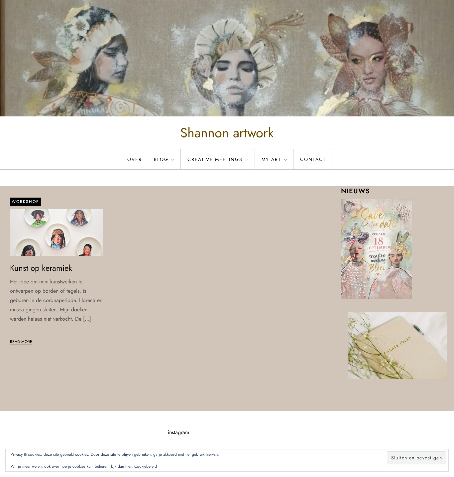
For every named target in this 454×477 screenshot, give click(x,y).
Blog (161, 159)
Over (134, 159)
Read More (21, 342)
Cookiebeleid (145, 466)
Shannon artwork (227, 132)
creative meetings (215, 159)
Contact (313, 159)
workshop (25, 202)
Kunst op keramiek (41, 268)
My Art (271, 159)
